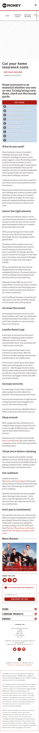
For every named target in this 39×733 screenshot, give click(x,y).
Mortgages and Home (13, 72)
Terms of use (11, 665)
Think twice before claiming (20, 132)
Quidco (8, 481)
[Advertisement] (19, 40)
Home (5, 609)
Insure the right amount (19, 111)
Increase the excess (16, 115)
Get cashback (13, 136)
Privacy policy (20, 665)
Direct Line (6, 441)
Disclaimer (29, 665)
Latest (7, 15)
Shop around (13, 128)
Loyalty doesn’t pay (17, 119)
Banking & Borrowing (27, 15)
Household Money (17, 15)
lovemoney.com (17, 663)
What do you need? (16, 107)
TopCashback (20, 481)
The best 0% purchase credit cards (21, 528)
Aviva (17, 441)
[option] (19, 557)
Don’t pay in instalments (19, 140)
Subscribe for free (19, 599)
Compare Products (12, 614)
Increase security (15, 123)
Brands (6, 619)
